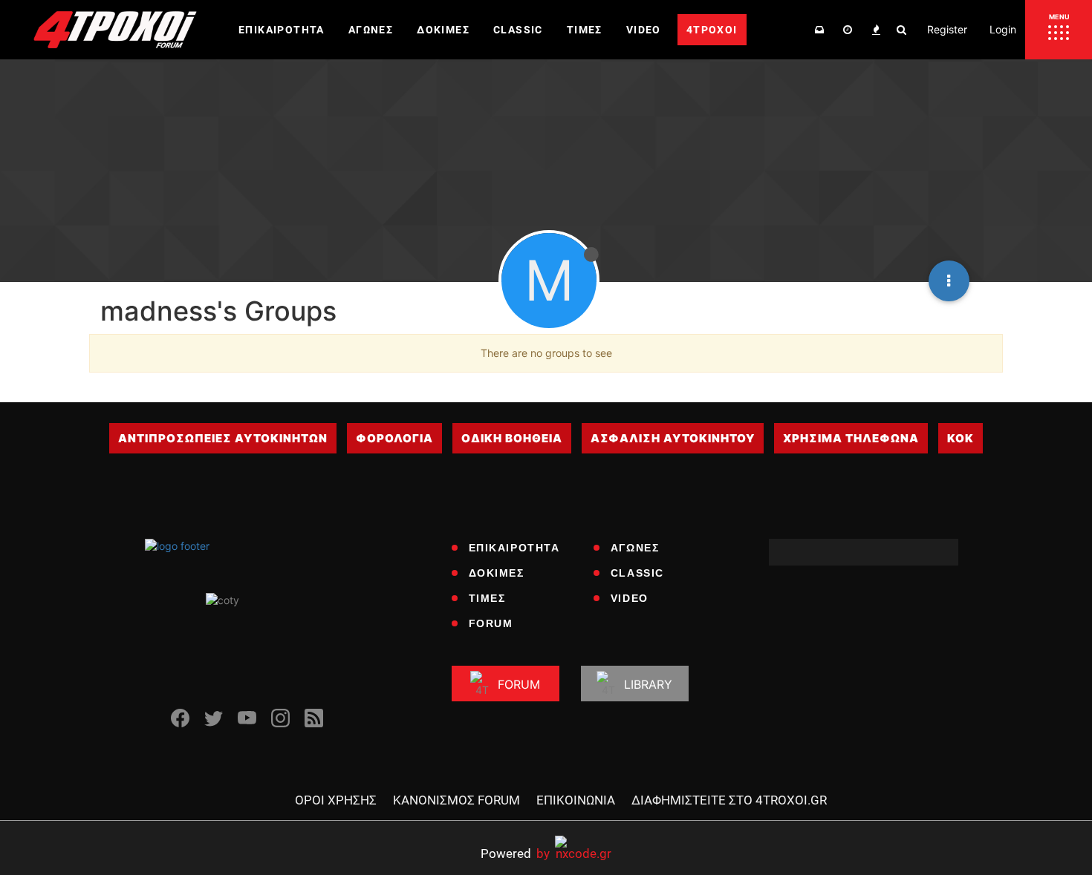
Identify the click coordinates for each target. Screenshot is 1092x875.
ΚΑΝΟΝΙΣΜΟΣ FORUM (456, 800)
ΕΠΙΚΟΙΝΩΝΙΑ (575, 800)
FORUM (491, 623)
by (515, 853)
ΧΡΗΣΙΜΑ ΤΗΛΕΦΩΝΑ (851, 438)
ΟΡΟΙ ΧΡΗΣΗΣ (336, 800)
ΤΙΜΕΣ (487, 598)
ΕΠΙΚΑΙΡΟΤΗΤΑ (514, 548)
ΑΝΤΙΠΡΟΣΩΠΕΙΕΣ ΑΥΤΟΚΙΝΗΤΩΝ (223, 438)
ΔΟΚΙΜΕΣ (496, 573)
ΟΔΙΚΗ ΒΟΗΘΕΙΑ (511, 438)
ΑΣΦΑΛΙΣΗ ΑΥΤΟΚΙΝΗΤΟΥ (673, 438)
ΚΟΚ (960, 438)
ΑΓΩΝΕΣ (635, 548)
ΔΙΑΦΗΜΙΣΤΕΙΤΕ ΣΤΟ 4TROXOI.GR (729, 800)
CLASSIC (637, 573)
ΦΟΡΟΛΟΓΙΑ (394, 438)
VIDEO (630, 598)
